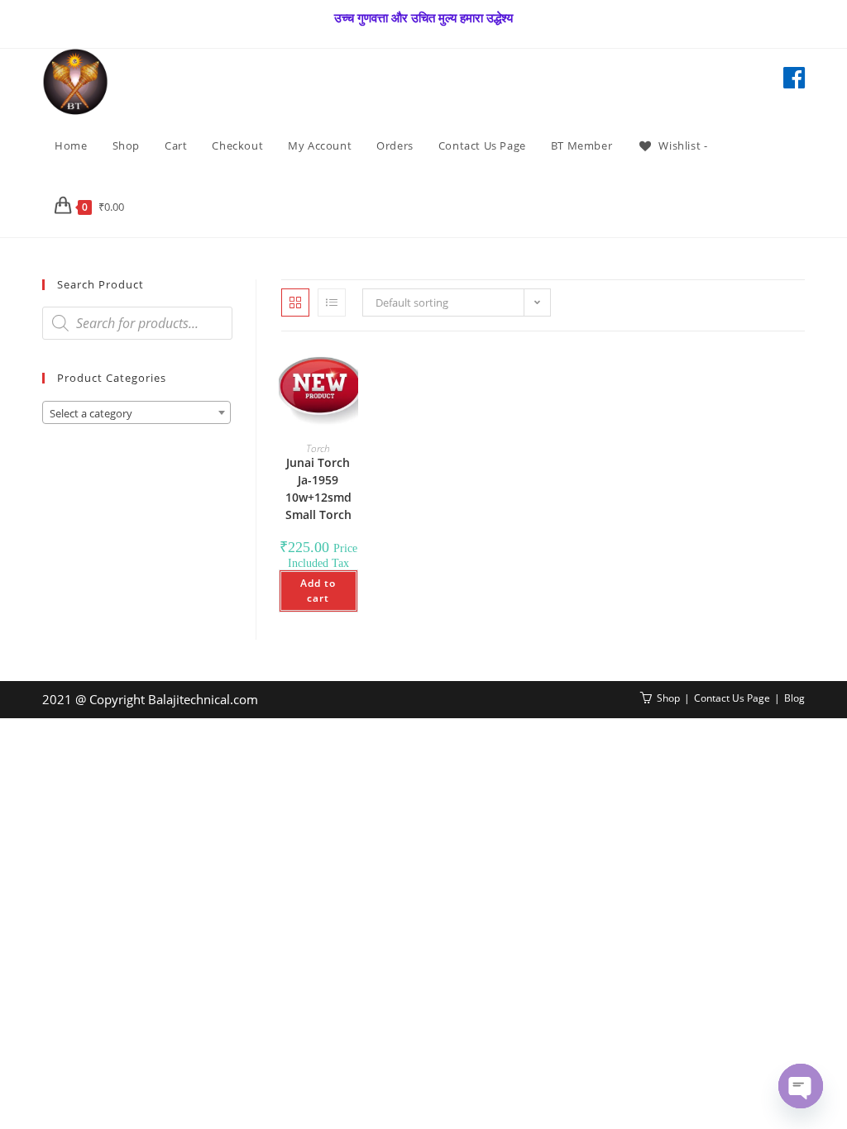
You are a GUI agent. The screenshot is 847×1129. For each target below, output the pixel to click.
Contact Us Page (732, 698)
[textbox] (136, 413)
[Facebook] (794, 77)
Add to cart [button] (318, 590)
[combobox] (136, 412)
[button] (314, 378)
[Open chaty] (800, 1086)
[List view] (332, 302)
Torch (318, 448)
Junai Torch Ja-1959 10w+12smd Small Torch (318, 488)
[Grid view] (295, 302)
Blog (794, 698)
